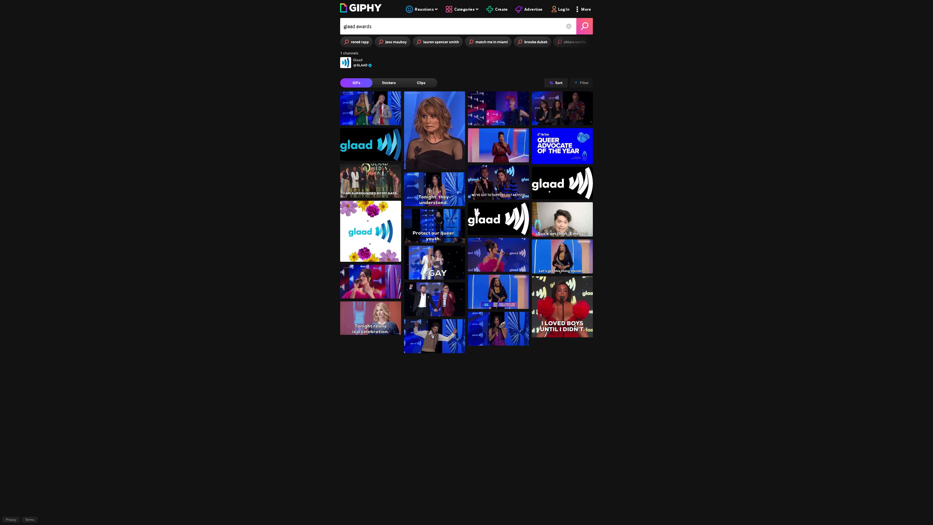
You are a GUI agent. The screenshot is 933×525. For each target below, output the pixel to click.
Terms (29, 520)
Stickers (389, 82)
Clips (421, 82)
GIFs (356, 82)
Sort (558, 82)
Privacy (11, 520)
